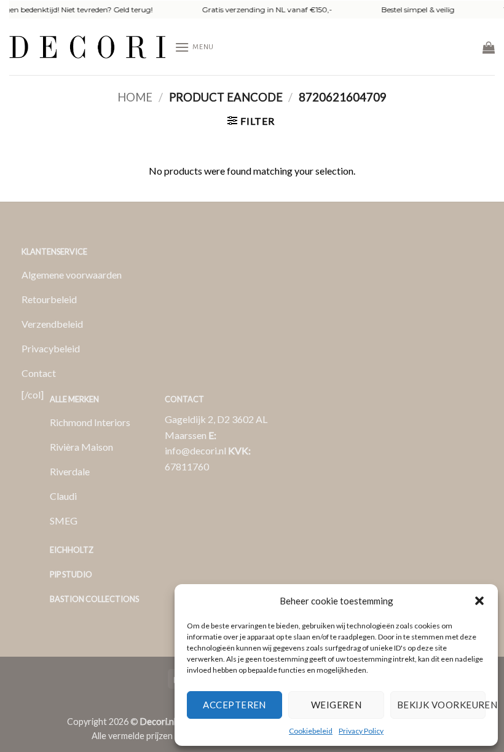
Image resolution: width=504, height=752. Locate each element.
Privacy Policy (361, 730)
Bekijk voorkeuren (441, 704)
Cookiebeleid (311, 730)
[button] (479, 601)
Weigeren (336, 704)
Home (134, 97)
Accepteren (234, 704)
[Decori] (87, 47)
